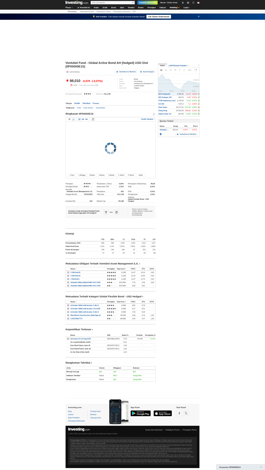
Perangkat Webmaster (76, 421)
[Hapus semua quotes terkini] (161, 133)
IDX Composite (164, 94)
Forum (96, 103)
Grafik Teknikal (147, 119)
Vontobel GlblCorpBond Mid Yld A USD (85, 286)
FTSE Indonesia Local (167, 101)
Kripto (96, 8)
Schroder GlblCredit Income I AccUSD (85, 309)
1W (83, 119)
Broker (141, 8)
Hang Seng (163, 111)
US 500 (161, 104)
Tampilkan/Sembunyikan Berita (93, 119)
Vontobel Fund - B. (167, 130)
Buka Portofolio (74, 418)
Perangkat (152, 8)
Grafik (105, 8)
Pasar (68, 7)
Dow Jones (163, 107)
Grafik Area (73, 119)
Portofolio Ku (84, 8)
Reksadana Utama (104, 12)
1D (79, 119)
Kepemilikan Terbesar (78, 329)
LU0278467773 (76, 319)
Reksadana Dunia (87, 12)
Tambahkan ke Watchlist (127, 71)
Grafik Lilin (69, 119)
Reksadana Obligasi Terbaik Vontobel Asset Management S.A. (102, 263)
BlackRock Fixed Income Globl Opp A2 (86, 315)
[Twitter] (186, 413)
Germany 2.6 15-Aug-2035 (80, 339)
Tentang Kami (95, 411)
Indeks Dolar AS (165, 114)
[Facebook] (179, 413)
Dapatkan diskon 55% (147, 3)
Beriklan (93, 415)
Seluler (71, 415)
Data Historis (88, 108)
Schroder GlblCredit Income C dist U (85, 305)
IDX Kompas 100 (165, 97)
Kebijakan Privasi (173, 430)
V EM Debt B (75, 272)
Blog (70, 411)
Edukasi (163, 8)
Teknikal (131, 8)
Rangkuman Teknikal (78, 362)
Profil (79, 108)
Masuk (163, 3)
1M (86, 119)
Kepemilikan (100, 108)
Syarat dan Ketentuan (154, 430)
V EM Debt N (75, 276)
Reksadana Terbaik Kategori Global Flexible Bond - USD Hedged (103, 296)
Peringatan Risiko (190, 430)
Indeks (162, 65)
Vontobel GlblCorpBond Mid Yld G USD (85, 282)
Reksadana (72, 12)
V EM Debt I (75, 279)
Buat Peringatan (148, 71)
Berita (113, 8)
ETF (134, 12)
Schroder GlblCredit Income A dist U (85, 312)
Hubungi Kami (95, 418)
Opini (122, 8)
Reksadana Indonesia (121, 12)
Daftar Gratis (172, 3)
